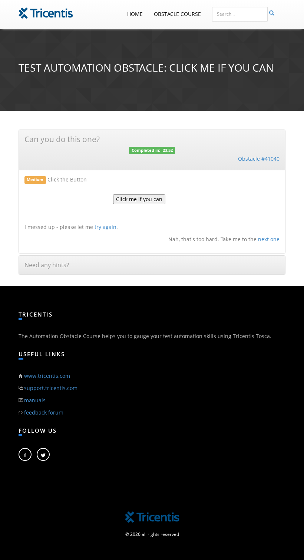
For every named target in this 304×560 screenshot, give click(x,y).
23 (165, 150)
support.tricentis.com (50, 388)
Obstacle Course (177, 13)
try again (105, 226)
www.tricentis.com (47, 375)
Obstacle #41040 (259, 158)
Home (135, 13)
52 (170, 150)
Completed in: (146, 150)
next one (269, 239)
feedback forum (43, 412)
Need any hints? (46, 265)
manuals (35, 400)
